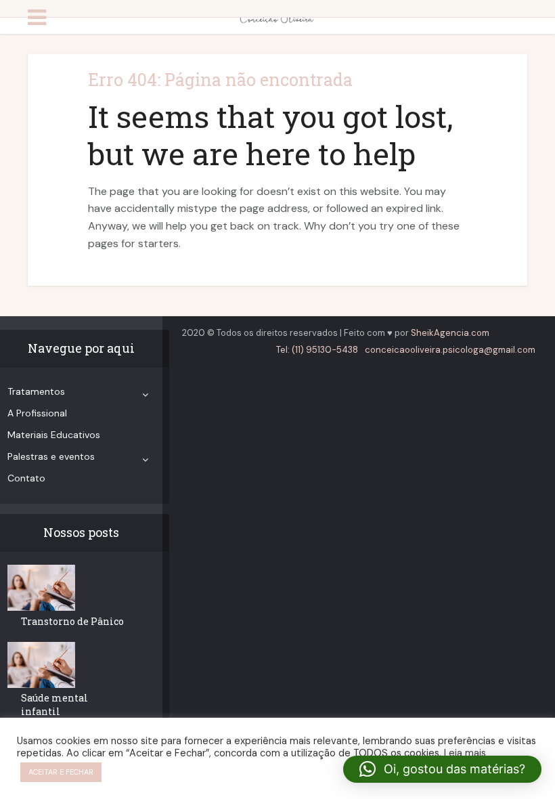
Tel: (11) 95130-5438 (317, 349)
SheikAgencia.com (450, 333)
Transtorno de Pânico (72, 621)
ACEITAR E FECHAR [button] (60, 772)
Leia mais (465, 753)
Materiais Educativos (53, 435)
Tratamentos (36, 391)
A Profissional (37, 413)
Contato (26, 478)
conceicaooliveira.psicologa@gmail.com (450, 349)
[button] (442, 769)
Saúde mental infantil (54, 704)
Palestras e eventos (51, 456)
